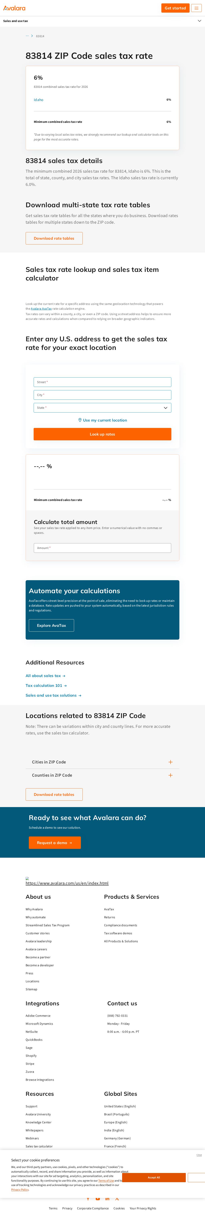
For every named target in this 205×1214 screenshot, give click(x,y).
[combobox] (102, 408)
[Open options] (165, 407)
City (39, 395)
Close (199, 1154)
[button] (30, 36)
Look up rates (102, 434)
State (40, 408)
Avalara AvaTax (41, 309)
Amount (42, 548)
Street (41, 382)
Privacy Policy (19, 1190)
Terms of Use (106, 1181)
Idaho (38, 100)
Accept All (154, 1178)
